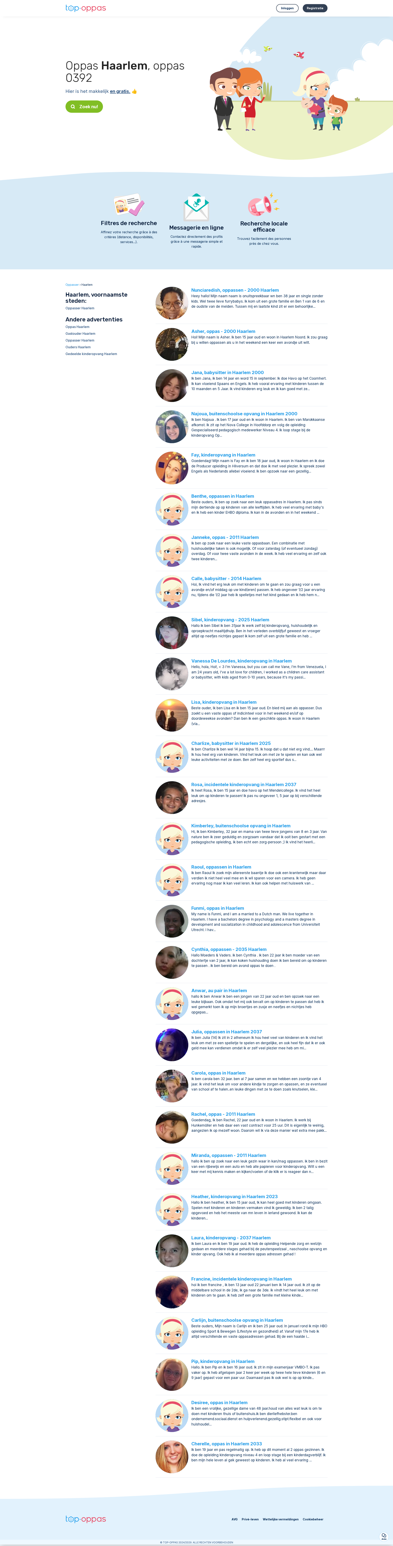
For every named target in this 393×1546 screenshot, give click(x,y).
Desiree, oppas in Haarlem (219, 1402)
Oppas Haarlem (77, 327)
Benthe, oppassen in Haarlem (222, 496)
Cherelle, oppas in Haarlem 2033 (226, 1443)
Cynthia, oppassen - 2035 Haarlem (229, 949)
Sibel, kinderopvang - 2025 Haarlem (230, 619)
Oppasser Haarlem (80, 308)
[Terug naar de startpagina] (86, 8)
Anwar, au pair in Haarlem (219, 990)
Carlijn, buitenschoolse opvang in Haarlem (237, 1320)
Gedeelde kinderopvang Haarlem (91, 354)
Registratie (315, 8)
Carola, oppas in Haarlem (218, 1073)
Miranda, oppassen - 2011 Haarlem (228, 1155)
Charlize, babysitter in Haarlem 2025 (231, 743)
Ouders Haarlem (78, 347)
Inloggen (287, 8)
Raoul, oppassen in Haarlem (221, 867)
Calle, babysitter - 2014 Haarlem (226, 578)
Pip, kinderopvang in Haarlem (223, 1361)
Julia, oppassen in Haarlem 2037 (226, 1031)
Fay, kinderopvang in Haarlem (223, 455)
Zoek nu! (88, 106)
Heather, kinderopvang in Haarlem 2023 (234, 1196)
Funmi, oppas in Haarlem (217, 908)
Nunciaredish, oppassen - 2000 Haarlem (235, 290)
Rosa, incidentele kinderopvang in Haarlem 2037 (243, 784)
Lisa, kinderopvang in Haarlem (224, 702)
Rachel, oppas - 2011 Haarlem (223, 1114)
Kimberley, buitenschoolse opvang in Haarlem (241, 825)
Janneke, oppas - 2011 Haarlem (225, 537)
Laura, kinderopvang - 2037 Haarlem (231, 1237)
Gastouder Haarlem (80, 333)
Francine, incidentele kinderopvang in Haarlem (241, 1279)
